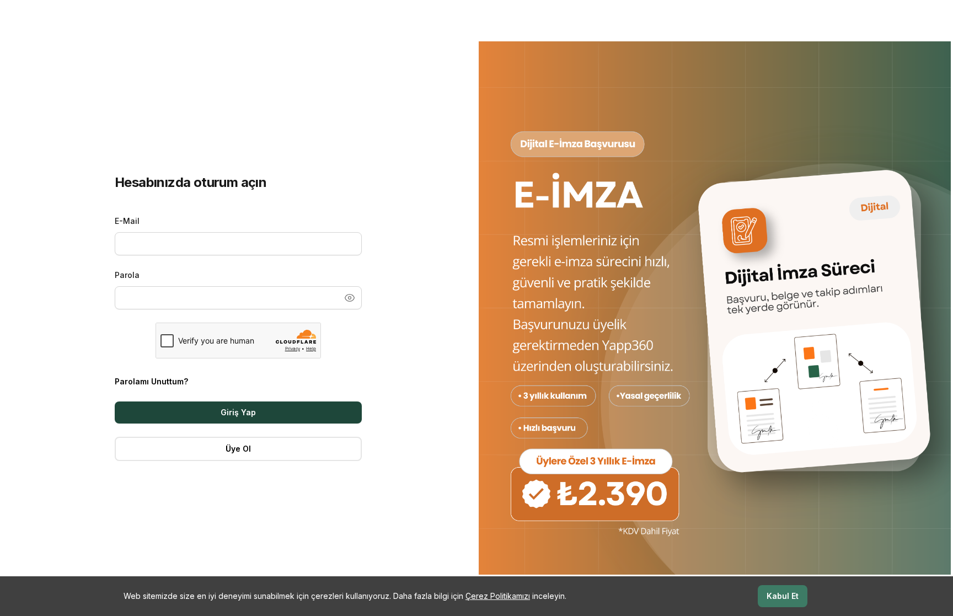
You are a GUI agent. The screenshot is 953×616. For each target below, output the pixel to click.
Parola (127, 275)
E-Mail (127, 221)
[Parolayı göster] (350, 297)
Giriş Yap (238, 412)
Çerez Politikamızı (497, 596)
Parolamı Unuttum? (151, 381)
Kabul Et (783, 596)
